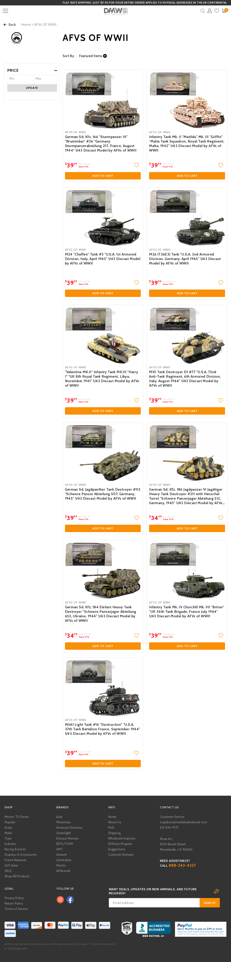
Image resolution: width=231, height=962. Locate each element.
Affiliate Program (120, 844)
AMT (59, 849)
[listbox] (93, 56)
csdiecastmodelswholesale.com (183, 822)
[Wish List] (217, 11)
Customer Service (172, 817)
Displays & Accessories (21, 854)
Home (26, 24)
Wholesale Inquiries (122, 838)
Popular (10, 822)
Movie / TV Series (17, 817)
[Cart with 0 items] (224, 10)
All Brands (63, 871)
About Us (114, 822)
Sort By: (69, 56)
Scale (8, 827)
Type (8, 838)
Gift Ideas (11, 865)
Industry (10, 844)
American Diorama (69, 827)
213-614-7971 (169, 827)
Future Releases (16, 860)
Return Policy (14, 903)
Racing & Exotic (15, 849)
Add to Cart (102, 175)
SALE (8, 871)
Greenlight (63, 833)
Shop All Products (17, 876)
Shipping (114, 833)
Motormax (63, 822)
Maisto (61, 865)
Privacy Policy (14, 898)
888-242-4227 (182, 865)
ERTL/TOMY (64, 844)
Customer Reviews (121, 854)
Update (32, 88)
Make (8, 833)
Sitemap (81, 944)
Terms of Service (16, 909)
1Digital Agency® (17, 948)
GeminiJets (63, 860)
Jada (59, 817)
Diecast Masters (67, 838)
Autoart (61, 854)
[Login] (209, 10)
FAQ (111, 827)
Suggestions (116, 849)
